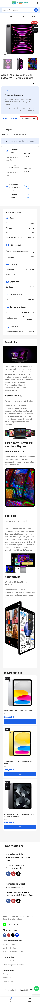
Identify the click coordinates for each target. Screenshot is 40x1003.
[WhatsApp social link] (25, 134)
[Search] (36, 10)
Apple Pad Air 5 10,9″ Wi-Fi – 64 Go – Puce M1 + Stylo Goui (19, 815)
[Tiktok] (18, 873)
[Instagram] (13, 873)
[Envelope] (17, 935)
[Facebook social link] (12, 134)
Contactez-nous (8, 981)
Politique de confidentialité (13, 952)
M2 (32, 257)
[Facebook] (8, 873)
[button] (20, 721)
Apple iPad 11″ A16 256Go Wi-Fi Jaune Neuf (19, 762)
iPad (5, 713)
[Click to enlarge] (5, 54)
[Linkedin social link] (23, 134)
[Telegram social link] (28, 134)
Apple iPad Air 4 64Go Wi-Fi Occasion (19, 711)
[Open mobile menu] (3, 3)
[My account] (37, 3)
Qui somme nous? (9, 944)
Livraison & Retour (9, 948)
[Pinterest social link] (20, 134)
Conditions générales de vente (14, 965)
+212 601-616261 (13, 924)
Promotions (7, 978)
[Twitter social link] (14, 134)
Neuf (32, 223)
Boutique (6, 974)
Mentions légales (9, 961)
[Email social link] (17, 134)
